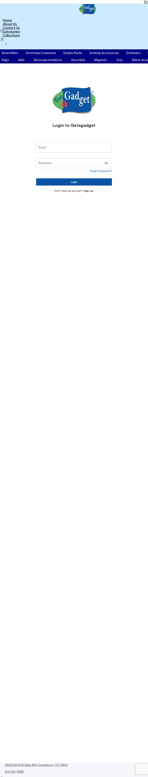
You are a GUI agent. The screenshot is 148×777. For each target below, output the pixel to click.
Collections (11, 35)
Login (74, 181)
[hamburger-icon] (144, 19)
